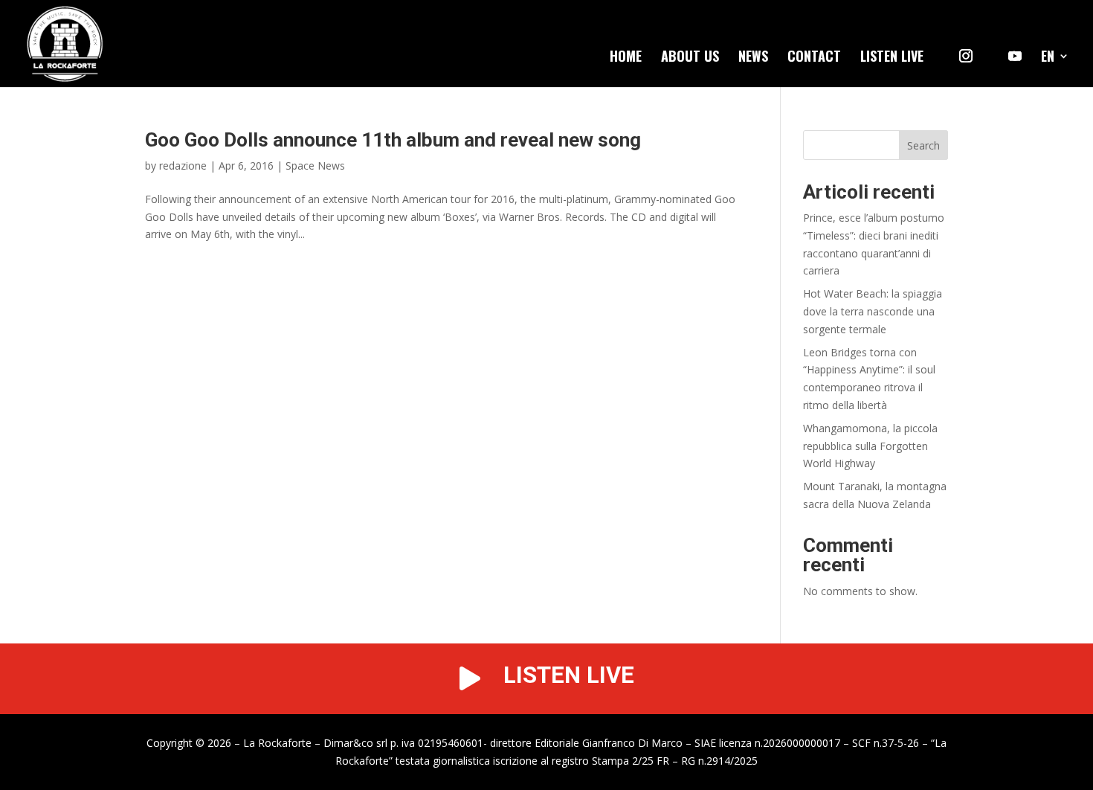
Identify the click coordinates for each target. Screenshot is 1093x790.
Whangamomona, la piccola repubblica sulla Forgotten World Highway (870, 446)
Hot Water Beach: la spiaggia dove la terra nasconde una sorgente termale (872, 311)
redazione (183, 165)
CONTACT (814, 58)
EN (1047, 58)
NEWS (753, 58)
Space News (315, 165)
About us (690, 58)
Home (626, 58)
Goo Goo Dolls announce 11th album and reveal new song (393, 140)
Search (923, 145)
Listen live (891, 58)
